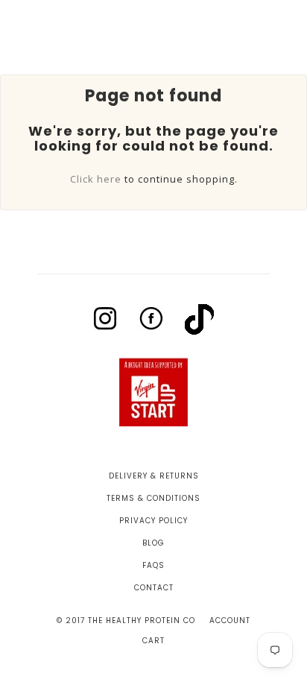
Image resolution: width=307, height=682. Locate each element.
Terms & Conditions (153, 498)
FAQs (153, 565)
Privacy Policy (153, 520)
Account (229, 620)
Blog (153, 543)
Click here (95, 179)
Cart (153, 640)
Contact (154, 587)
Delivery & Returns (154, 475)
